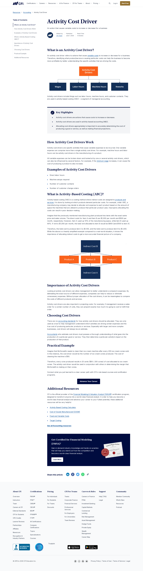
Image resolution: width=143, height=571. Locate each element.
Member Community (123, 496)
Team (15, 503)
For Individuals (52, 496)
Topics (32, 531)
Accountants (52, 334)
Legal (101, 500)
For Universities (70, 517)
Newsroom (16, 532)
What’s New (120, 500)
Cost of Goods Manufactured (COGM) (65, 412)
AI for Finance (64, 3)
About (88, 3)
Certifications (31, 3)
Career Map (86, 537)
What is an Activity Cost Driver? (25, 25)
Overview (16, 496)
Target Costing (55, 420)
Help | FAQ (102, 496)
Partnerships (17, 525)
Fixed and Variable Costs (59, 416)
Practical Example (20, 53)
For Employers (69, 513)
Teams (67, 496)
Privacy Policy (96, 561)
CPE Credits (17, 518)
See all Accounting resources (59, 426)
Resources (52, 3)
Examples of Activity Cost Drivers (25, 33)
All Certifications (35, 521)
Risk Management (88, 517)
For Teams (51, 503)
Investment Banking (88, 503)
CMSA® (32, 503)
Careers (42, 3)
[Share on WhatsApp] (82, 475)
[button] (109, 3)
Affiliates (16, 529)
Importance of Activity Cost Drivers (23, 44)
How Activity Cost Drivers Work (25, 29)
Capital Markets (87, 507)
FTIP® (32, 518)
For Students (51, 500)
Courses (33, 538)
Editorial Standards (19, 511)
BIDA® (32, 511)
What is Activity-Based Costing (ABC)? (24, 38)
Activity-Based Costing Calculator (63, 407)
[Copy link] (88, 475)
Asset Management (88, 520)
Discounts (50, 507)
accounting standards (66, 321)
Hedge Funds (86, 524)
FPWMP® (33, 514)
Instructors (16, 500)
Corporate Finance (71, 500)
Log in (115, 3)
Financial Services (71, 503)
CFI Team (59, 35)
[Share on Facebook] (72, 475)
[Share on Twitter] (77, 475)
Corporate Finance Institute (18, 3)
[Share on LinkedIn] (67, 475)
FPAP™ (32, 500)
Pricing (95, 3)
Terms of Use (106, 561)
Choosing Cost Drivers (22, 49)
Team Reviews (70, 520)
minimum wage (102, 161)
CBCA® (32, 507)
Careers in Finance (88, 496)
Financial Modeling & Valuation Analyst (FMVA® (92, 394)
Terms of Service (119, 561)
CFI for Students (18, 514)
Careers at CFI (18, 507)
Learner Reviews (18, 521)
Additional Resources (21, 57)
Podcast (119, 507)
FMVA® (32, 496)
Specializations (35, 535)
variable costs (92, 56)
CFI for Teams (77, 3)
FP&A (83, 500)
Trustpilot (51, 543)
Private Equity (86, 527)
